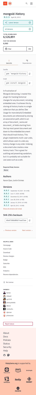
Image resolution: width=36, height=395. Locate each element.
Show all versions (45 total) (12, 209)
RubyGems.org (12, 363)
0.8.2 (6, 197)
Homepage (7, 245)
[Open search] (26, 3)
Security (7, 347)
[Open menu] (5, 3)
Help (5, 350)
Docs (5, 336)
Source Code (7, 249)
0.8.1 (6, 199)
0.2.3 (6, 205)
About (6, 333)
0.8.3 (6, 194)
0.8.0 (6, 202)
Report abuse (9, 324)
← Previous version (9, 230)
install (5, 79)
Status (6, 343)
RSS (4, 267)
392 (29, 49)
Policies (7, 340)
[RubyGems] (10, 3)
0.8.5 (6, 191)
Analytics (6, 270)
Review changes (8, 256)
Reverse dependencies (10, 274)
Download (6, 252)
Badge (5, 260)
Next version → (27, 230)
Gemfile (5, 69)
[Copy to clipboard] (29, 73)
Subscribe (6, 263)
